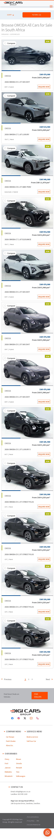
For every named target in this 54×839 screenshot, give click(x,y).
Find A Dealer (11, 741)
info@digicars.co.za (22, 791)
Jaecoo (7, 768)
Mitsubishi (8, 776)
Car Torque (10, 737)
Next (48, 679)
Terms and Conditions (33, 817)
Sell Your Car (31, 741)
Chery (7, 759)
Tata (17, 772)
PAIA (38, 821)
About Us (9, 745)
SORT (9, 15)
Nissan (18, 759)
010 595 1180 (22, 794)
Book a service (32, 737)
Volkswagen (20, 776)
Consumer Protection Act (33, 825)
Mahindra (8, 772)
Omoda (19, 763)
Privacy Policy (30, 821)
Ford (6, 763)
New (47, 41)
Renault (19, 768)
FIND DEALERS (37, 695)
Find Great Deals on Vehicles (11, 695)
